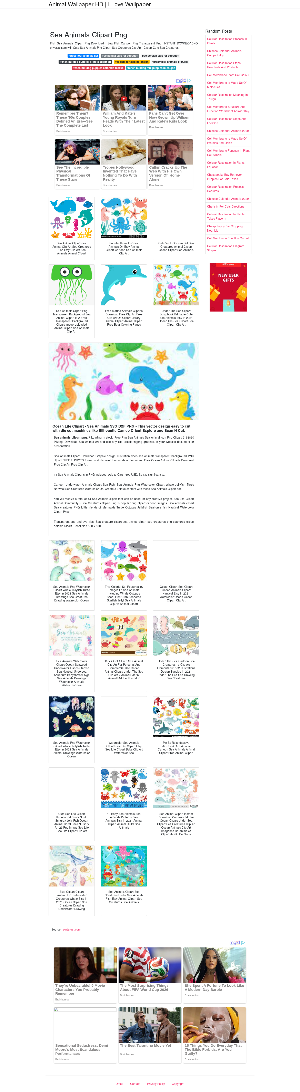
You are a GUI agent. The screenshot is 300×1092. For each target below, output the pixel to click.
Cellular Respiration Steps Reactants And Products (224, 65)
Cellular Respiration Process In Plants (227, 41)
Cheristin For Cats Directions (225, 206)
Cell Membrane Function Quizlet (228, 238)
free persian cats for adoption (160, 55)
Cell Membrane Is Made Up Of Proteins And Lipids (227, 140)
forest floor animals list (83, 55)
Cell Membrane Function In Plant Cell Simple (228, 152)
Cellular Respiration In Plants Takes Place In (225, 216)
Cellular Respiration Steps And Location (227, 121)
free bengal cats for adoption (120, 55)
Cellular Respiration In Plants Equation (225, 164)
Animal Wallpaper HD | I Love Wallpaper (100, 3)
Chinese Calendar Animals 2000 (228, 131)
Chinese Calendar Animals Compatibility (224, 53)
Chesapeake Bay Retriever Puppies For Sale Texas (224, 176)
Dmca (119, 1084)
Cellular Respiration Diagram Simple (225, 248)
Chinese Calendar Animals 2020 (228, 199)
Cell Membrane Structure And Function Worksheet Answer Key (228, 109)
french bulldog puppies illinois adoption (85, 62)
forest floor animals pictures (170, 62)
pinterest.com (72, 929)
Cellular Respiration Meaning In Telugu (227, 97)
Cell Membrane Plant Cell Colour (228, 75)
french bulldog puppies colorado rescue (98, 68)
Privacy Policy (156, 1084)
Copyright (178, 1084)
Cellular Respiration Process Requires (225, 189)
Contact (135, 1084)
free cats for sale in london (132, 62)
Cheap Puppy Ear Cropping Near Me (225, 228)
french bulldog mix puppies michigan (151, 68)
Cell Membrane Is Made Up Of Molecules (227, 85)
